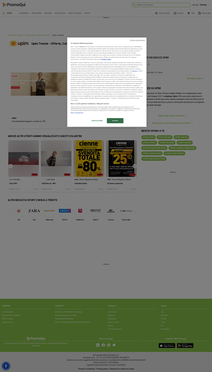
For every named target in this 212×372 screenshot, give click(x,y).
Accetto (115, 120)
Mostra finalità (97, 120)
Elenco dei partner (77, 113)
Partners (134, 71)
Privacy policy (106, 59)
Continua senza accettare (137, 40)
